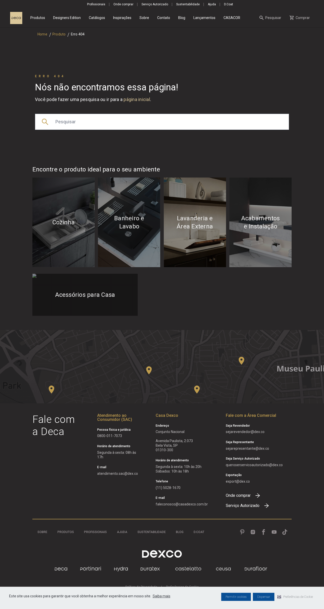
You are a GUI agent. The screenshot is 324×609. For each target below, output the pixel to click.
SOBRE (42, 532)
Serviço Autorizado (154, 4)
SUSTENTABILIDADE (151, 532)
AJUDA (122, 532)
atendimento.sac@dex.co (117, 474)
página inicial (137, 99)
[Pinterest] (242, 532)
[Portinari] (90, 569)
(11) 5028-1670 (168, 488)
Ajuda (212, 4)
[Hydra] (121, 569)
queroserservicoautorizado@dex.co (254, 465)
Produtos (37, 18)
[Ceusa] (223, 569)
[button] (295, 597)
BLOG (180, 532)
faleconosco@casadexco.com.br (182, 504)
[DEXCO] (162, 554)
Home (42, 34)
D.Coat (228, 4)
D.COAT (199, 532)
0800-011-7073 (109, 436)
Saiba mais (161, 596)
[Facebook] (263, 532)
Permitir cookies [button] (236, 597)
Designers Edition (67, 18)
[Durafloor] (256, 569)
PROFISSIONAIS (95, 532)
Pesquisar (273, 18)
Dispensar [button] (263, 597)
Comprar (303, 18)
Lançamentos (204, 18)
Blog (181, 18)
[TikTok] (285, 532)
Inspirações (122, 18)
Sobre (144, 18)
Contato (163, 18)
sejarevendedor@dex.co (245, 432)
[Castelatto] (188, 569)
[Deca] (16, 18)
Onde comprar (123, 4)
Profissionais (96, 4)
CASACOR (232, 18)
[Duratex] (150, 569)
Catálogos (97, 18)
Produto (59, 34)
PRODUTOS (65, 532)
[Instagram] (253, 532)
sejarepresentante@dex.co (247, 448)
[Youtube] (274, 532)
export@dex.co (238, 481)
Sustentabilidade (188, 4)
